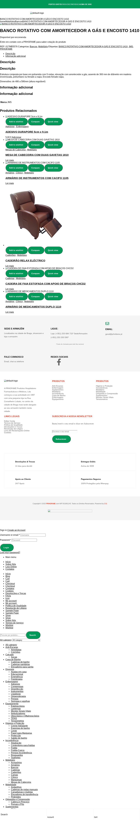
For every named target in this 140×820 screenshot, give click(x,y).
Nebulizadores (18, 713)
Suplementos (57, 390)
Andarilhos (16, 787)
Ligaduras (16, 694)
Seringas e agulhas (20, 701)
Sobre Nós (10, 564)
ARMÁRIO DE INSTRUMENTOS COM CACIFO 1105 (36, 178)
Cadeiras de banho (20, 662)
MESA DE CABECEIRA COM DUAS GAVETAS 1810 (37, 154)
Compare (35, 121)
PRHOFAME (6, 49)
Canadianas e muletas (22, 792)
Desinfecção (17, 689)
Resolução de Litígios (13, 429)
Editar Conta (9, 421)
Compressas (17, 686)
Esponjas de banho (20, 728)
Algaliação (16, 743)
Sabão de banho (19, 738)
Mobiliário (10, 21)
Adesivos (9, 126)
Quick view (53, 121)
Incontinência (58, 393)
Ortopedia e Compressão (107, 393)
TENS (14, 718)
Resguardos (17, 755)
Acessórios (16, 762)
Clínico (19, 173)
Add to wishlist (16, 121)
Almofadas (16, 650)
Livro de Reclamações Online (17, 431)
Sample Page (12, 610)
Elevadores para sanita (22, 667)
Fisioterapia (16, 679)
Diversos (9, 669)
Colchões (15, 652)
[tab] (72, 53)
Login (6, 547)
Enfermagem (22, 126)
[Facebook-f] (59, 362)
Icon (7, 598)
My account (11, 601)
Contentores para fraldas (23, 745)
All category (11, 645)
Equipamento (58, 399)
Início (8, 562)
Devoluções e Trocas (13, 427)
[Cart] (95, 811)
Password (5, 540)
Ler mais (9, 160)
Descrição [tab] (7, 62)
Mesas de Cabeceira (15, 150)
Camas (14, 775)
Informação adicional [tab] (16, 87)
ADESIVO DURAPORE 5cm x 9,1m (26, 131)
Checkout (10, 583)
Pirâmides (16, 797)
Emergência (17, 677)
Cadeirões (10, 255)
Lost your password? (10, 552)
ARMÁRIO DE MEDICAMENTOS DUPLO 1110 (33, 306)
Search (32, 635)
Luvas (14, 730)
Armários (9, 173)
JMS (131, 46)
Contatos (9, 569)
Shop (8, 615)
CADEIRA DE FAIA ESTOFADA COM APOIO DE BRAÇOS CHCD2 (45, 283)
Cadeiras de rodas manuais (24, 789)
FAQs (8, 596)
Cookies (7, 432)
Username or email (10, 535)
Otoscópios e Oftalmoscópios (25, 716)
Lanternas (16, 708)
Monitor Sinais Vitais (104, 397)
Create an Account (16, 530)
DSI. (105, 504)
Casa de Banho (58, 395)
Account (50, 817)
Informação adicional (15, 56)
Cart (96, 817)
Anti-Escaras (57, 386)
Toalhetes (15, 757)
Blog (7, 576)
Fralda (14, 748)
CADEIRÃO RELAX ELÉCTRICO (25, 260)
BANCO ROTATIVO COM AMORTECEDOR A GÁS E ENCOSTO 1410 (93, 46)
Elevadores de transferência (24, 794)
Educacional (17, 674)
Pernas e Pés (17, 804)
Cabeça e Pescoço (20, 802)
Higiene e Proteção (104, 386)
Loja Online (11, 567)
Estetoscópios (18, 706)
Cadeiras (9, 278)
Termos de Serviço (12, 423)
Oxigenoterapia (18, 696)
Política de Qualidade (13, 425)
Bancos (18, 21)
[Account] (48, 811)
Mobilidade (100, 392)
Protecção (16, 735)
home (2, 21)
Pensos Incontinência (21, 753)
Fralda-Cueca (17, 750)
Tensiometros (102, 399)
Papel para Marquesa (21, 733)
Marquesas (16, 780)
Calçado (9, 654)
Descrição (10, 53)
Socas (14, 657)
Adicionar (16, 137)
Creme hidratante (19, 726)
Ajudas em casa (19, 672)
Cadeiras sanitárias (20, 664)
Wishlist (9, 625)
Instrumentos (17, 691)
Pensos (14, 699)
